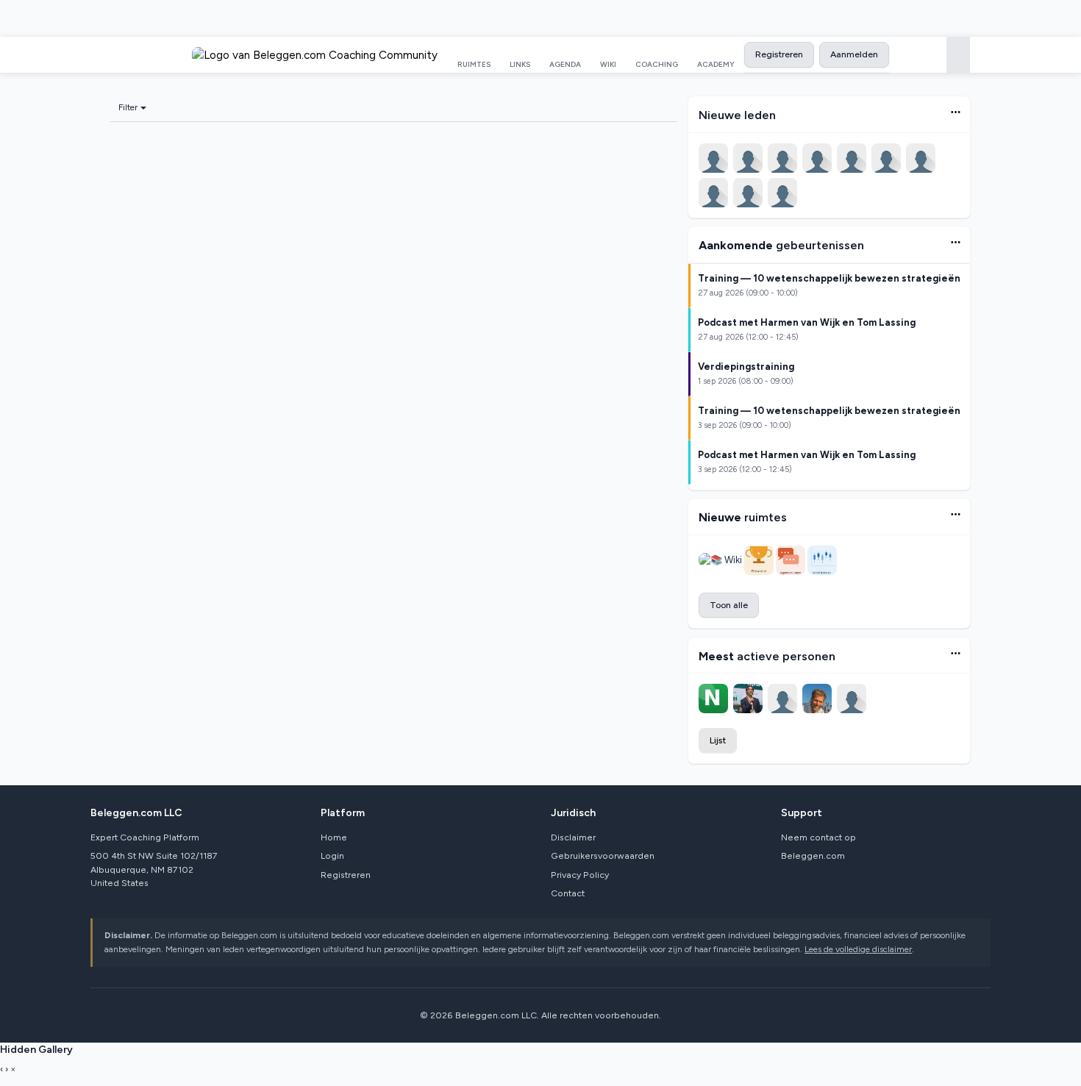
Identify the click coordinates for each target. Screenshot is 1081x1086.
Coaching (656, 64)
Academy (716, 64)
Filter (128, 107)
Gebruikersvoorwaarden (602, 855)
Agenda (565, 64)
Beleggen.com (813, 855)
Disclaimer (573, 837)
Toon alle (729, 604)
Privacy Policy (580, 874)
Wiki (608, 64)
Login (332, 855)
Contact (568, 893)
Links (520, 64)
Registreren (779, 54)
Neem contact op (818, 837)
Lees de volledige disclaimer (858, 949)
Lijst (718, 740)
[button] (956, 112)
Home (334, 837)
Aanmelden (854, 54)
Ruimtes (473, 64)
